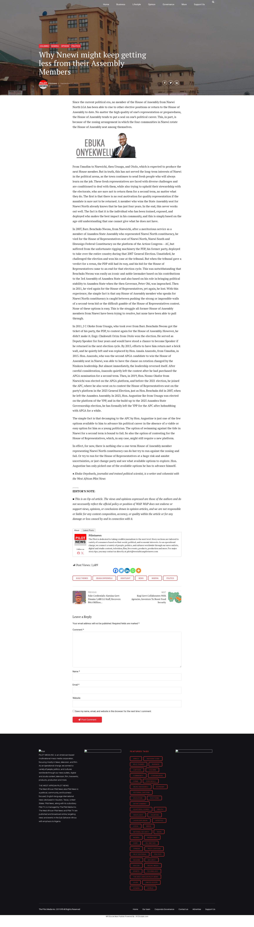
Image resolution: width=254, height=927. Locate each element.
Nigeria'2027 (152, 837)
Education (137, 798)
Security (152, 860)
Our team (146, 909)
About (76, 530)
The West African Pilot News (145, 877)
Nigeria (55, 46)
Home (106, 4)
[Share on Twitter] (170, 82)
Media (148, 826)
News (141, 578)
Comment (78, 629)
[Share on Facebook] (164, 82)
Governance (168, 4)
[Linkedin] (127, 570)
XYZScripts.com (142, 916)
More (184, 4)
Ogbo (135, 843)
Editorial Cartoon (141, 792)
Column (152, 770)
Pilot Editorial (139, 854)
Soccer (136, 866)
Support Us (199, 4)
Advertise (197, 909)
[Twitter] (82, 553)
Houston (155, 815)
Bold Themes (82, 578)
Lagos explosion (140, 821)
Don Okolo (151, 781)
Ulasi (135, 882)
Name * (76, 671)
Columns (44, 46)
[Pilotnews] (80, 544)
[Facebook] (78, 553)
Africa (136, 759)
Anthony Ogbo (153, 759)
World (150, 888)
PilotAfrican (55, 86)
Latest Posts (88, 530)
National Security (141, 832)
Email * (76, 684)
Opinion (151, 4)
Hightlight (125, 578)
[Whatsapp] (132, 570)
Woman (136, 888)
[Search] (213, 2)
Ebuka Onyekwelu (104, 578)
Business (120, 4)
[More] (138, 570)
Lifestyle (137, 4)
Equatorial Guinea (141, 809)
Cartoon (137, 770)
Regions (136, 860)
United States (151, 882)
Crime (135, 781)
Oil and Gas (150, 843)
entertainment (139, 804)
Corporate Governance (164, 909)
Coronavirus (157, 776)
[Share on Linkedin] (176, 82)
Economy (160, 787)
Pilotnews (52, 83)
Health (160, 809)
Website (76, 698)
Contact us (183, 909)
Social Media (152, 866)
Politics (76, 46)
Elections (154, 798)
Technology (152, 871)
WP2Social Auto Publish (115, 916)
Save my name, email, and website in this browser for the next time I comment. (113, 711)
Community (138, 776)
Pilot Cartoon (154, 849)
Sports (136, 871)
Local (135, 826)
